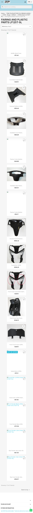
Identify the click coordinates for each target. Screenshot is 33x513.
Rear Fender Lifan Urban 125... (16, 450)
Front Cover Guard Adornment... (16, 291)
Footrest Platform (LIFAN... (16, 106)
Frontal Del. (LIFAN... (16, 265)
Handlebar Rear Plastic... (16, 185)
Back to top (25, 490)
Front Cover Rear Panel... (16, 318)
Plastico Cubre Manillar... (16, 159)
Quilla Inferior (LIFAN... (16, 371)
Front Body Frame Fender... (17, 79)
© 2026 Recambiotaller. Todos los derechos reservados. (16, 511)
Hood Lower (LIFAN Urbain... (16, 397)
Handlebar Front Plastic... (16, 132)
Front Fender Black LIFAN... (16, 424)
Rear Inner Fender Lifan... (16, 477)
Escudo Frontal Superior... (16, 238)
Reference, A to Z (16, 26)
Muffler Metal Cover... (16, 53)
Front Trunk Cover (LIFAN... (16, 344)
